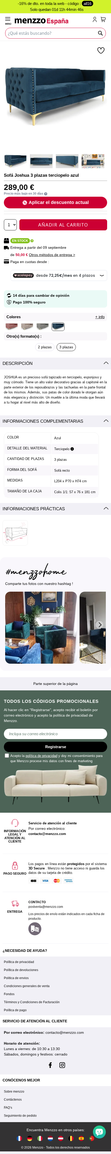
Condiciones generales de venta (27, 986)
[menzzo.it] (40, 1138)
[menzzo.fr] (19, 1138)
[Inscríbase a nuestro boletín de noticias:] (55, 734)
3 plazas (66, 347)
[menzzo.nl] (50, 1138)
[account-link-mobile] (95, 20)
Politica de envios (16, 978)
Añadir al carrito (63, 225)
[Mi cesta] (103, 19)
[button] (101, 50)
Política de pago (15, 1010)
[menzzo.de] (29, 1138)
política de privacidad (41, 756)
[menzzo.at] (60, 1138)
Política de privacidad (19, 962)
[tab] (55, 364)
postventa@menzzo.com (45, 907)
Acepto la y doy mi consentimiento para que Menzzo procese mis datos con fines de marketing (56, 758)
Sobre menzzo (14, 1091)
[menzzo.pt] (91, 1138)
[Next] (99, 625)
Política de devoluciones (21, 970)
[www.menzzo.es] (81, 1138)
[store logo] (53, 21)
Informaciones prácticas (34, 508)
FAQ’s (8, 1107)
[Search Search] (101, 33)
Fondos (9, 994)
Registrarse (55, 747)
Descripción (18, 363)
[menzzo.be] (71, 1138)
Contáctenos (13, 1099)
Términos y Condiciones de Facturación (32, 1002)
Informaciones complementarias (43, 421)
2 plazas (45, 347)
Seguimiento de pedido (20, 1115)
